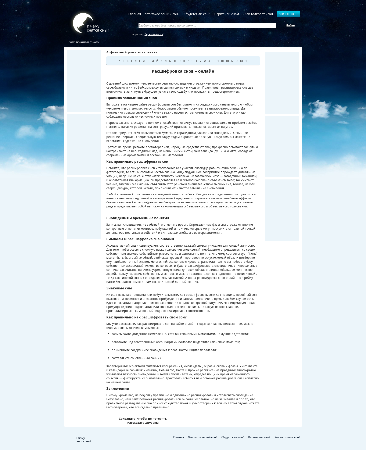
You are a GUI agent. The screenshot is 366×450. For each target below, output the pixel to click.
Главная (134, 14)
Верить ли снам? (227, 14)
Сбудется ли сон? (197, 14)
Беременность (154, 34)
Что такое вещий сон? (162, 14)
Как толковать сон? (259, 14)
